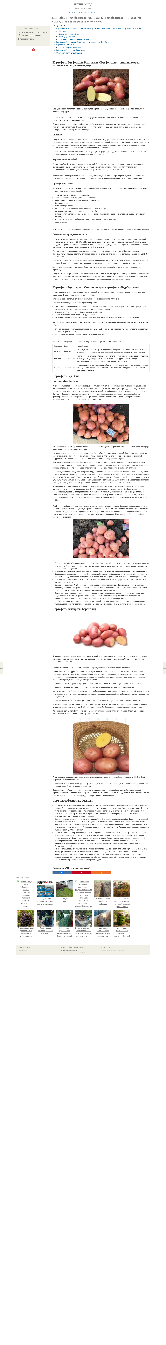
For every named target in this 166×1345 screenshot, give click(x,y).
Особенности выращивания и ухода (73, 39)
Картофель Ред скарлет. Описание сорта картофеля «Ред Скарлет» (84, 42)
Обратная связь (105, 947)
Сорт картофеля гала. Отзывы (69, 53)
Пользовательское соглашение (74, 947)
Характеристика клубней (68, 34)
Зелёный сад (83, 4)
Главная (72, 12)
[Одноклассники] (101, 872)
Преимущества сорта (67, 36)
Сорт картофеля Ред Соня (69, 47)
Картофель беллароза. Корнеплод (70, 50)
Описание (62, 31)
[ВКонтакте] (62, 872)
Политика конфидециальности (68, 950)
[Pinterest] (81, 872)
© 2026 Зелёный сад (24, 947)
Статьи (91, 12)
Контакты (62, 947)
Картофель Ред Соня (65, 44)
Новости (82, 12)
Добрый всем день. (26, 39)
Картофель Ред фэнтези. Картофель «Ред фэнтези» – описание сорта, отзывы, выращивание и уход (98, 28)
